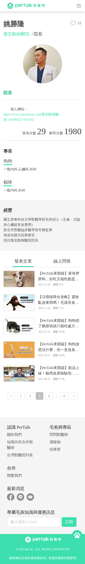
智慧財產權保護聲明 (62, 558)
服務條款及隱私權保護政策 (27, 558)
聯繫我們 (14, 475)
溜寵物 (55, 442)
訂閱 (69, 522)
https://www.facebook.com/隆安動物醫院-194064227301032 (31, 116)
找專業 (55, 449)
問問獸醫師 (58, 435)
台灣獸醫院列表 (20, 455)
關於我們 (14, 435)
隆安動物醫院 (16, 34)
